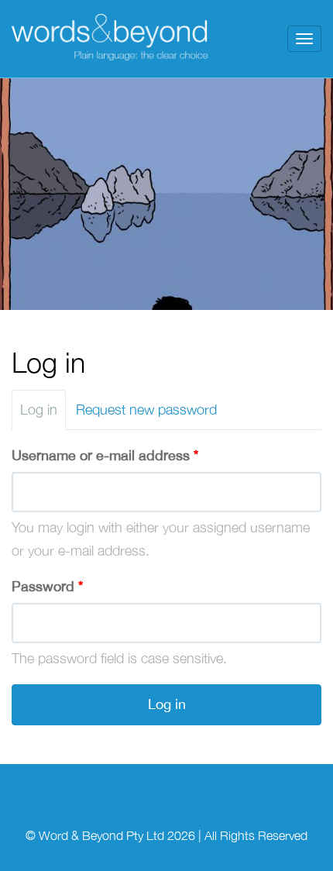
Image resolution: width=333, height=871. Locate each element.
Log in (43, 416)
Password (47, 586)
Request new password (146, 409)
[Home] (112, 38)
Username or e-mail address (105, 455)
